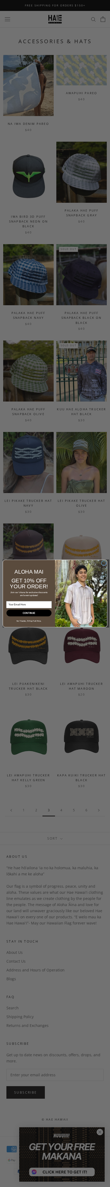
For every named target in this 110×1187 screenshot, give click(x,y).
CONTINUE (29, 613)
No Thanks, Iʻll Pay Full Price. (29, 621)
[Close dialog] (103, 563)
